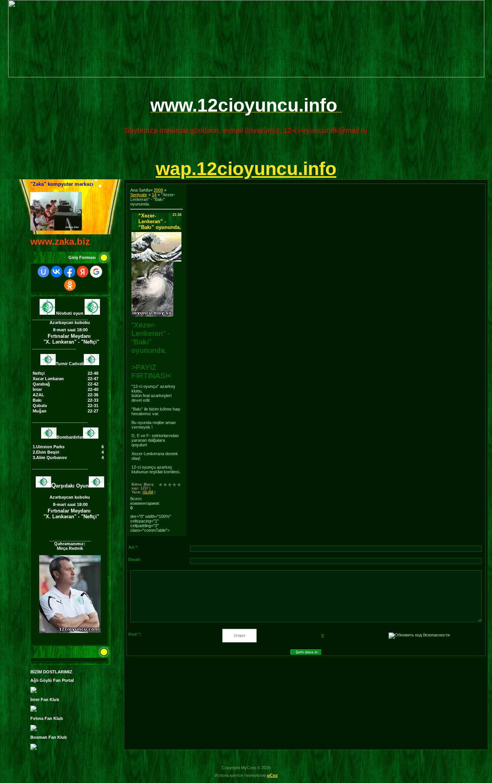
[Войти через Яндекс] (82, 271)
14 (154, 194)
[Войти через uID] (43, 271)
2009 (158, 190)
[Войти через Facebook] (69, 271)
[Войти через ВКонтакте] (56, 271)
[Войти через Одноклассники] (70, 285)
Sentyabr (138, 194)
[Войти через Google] (96, 271)
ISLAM (148, 492)
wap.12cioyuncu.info (246, 169)
